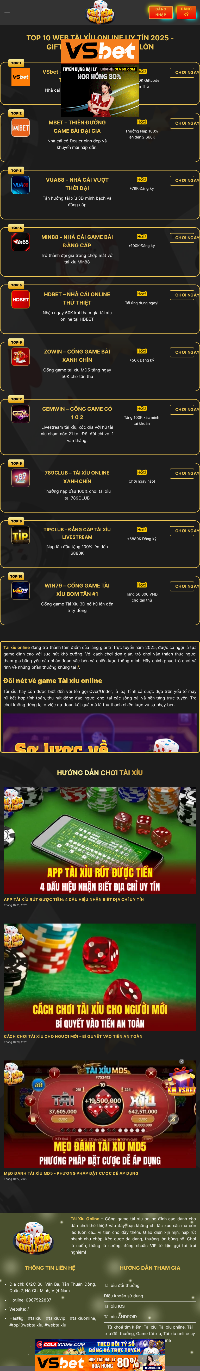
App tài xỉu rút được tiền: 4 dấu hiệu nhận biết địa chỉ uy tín (74, 899)
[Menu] (7, 12)
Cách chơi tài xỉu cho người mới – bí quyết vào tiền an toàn (73, 1036)
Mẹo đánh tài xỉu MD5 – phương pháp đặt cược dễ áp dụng (71, 1173)
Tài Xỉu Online (85, 1218)
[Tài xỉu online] (100, 12)
